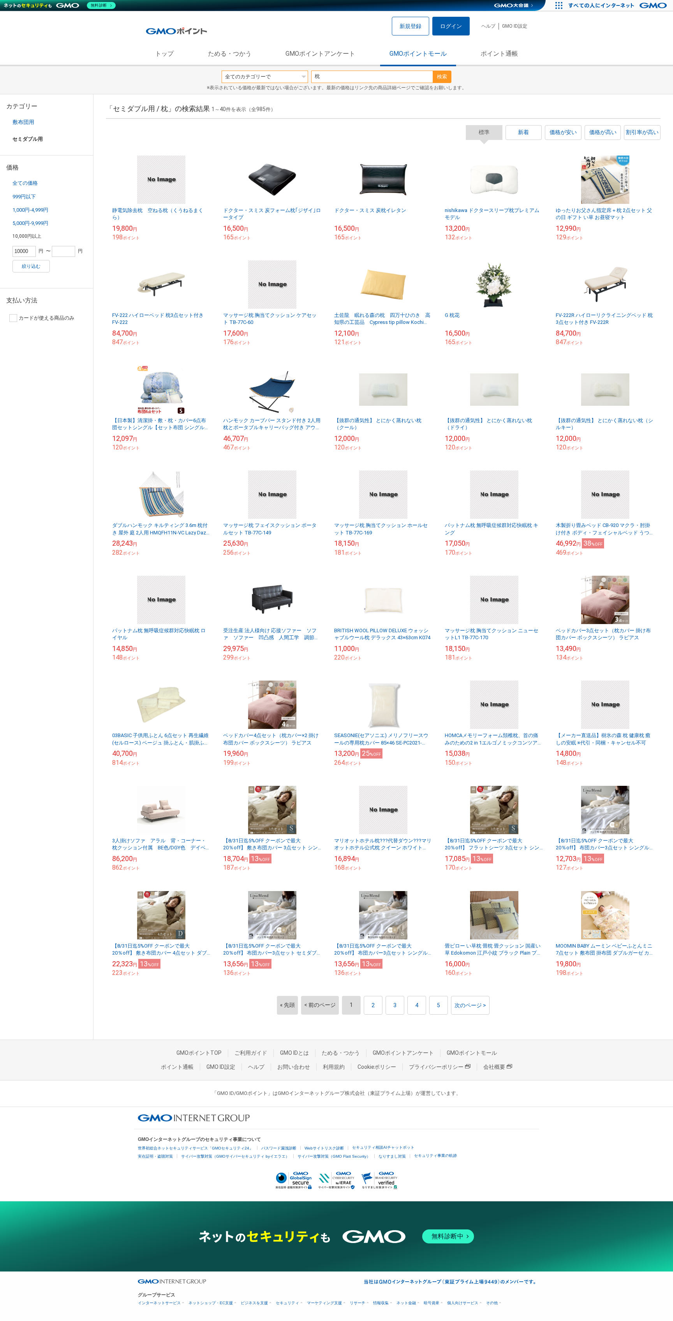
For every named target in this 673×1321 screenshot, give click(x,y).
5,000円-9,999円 (30, 223)
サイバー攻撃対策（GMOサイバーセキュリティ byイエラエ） (235, 1156)
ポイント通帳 (499, 53)
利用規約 (334, 1067)
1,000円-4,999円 (30, 210)
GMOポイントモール (418, 53)
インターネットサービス (159, 1303)
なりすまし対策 (392, 1156)
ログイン (451, 26)
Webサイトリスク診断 (324, 1148)
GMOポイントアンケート (320, 53)
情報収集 (381, 1303)
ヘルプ (488, 26)
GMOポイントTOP (199, 1053)
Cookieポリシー (377, 1067)
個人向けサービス (462, 1303)
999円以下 (24, 197)
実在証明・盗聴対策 (155, 1156)
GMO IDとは (294, 1053)
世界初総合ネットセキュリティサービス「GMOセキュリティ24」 (195, 1148)
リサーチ (357, 1303)
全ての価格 (25, 183)
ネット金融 (406, 1303)
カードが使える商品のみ (46, 318)
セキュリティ (287, 1303)
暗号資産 (431, 1303)
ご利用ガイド (250, 1053)
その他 (492, 1303)
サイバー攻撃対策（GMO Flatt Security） (334, 1156)
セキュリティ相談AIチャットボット (383, 1147)
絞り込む (31, 266)
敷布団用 (23, 122)
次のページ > (470, 1005)
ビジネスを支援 (254, 1303)
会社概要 (494, 1067)
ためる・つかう (230, 53)
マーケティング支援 (324, 1303)
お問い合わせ (293, 1067)
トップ (164, 53)
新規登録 (410, 26)
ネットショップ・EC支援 (211, 1303)
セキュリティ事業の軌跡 (435, 1155)
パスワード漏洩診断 (278, 1148)
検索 (442, 77)
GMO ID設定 (514, 26)
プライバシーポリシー (436, 1067)
